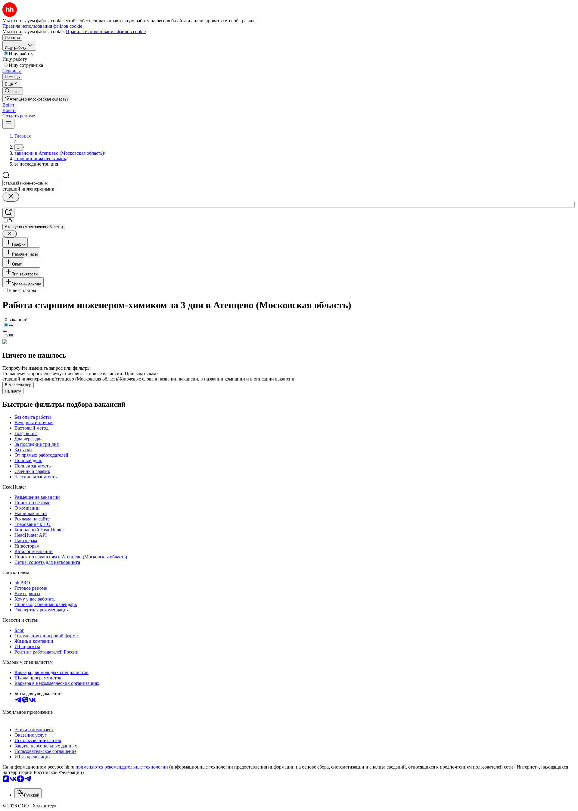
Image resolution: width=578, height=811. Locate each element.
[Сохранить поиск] (8, 213)
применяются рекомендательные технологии (122, 766)
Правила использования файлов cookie (106, 31)
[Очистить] (10, 197)
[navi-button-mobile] (8, 124)
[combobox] (30, 183)
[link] (12, 91)
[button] (9, 104)
